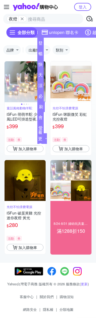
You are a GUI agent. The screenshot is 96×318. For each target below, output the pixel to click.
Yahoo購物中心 (35, 7)
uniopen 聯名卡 (63, 32)
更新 (84, 283)
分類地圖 (66, 309)
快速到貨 (40, 65)
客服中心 (27, 296)
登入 (83, 7)
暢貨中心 (40, 54)
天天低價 (40, 76)
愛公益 (40, 129)
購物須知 (67, 296)
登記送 (40, 44)
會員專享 (40, 118)
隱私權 (48, 309)
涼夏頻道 (40, 86)
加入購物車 (27, 148)
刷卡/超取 (41, 108)
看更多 (40, 138)
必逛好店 (40, 97)
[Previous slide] (8, 81)
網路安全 (30, 309)
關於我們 (47, 296)
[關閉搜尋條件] (22, 18)
